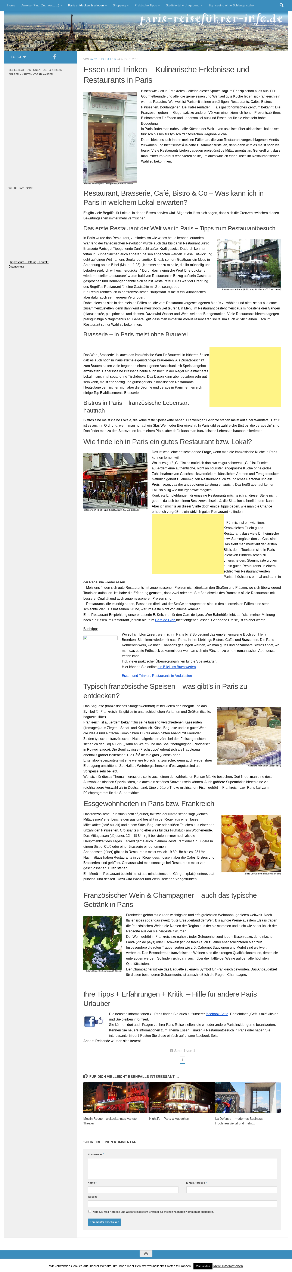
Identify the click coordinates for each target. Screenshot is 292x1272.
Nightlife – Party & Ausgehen (169, 1118)
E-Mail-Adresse (196, 1182)
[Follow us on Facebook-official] (54, 56)
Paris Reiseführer (103, 59)
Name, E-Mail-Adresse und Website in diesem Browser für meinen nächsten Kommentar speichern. (153, 1211)
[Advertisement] (245, 377)
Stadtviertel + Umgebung (182, 5)
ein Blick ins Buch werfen (177, 667)
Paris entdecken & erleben (86, 5)
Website (92, 1196)
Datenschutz (16, 266)
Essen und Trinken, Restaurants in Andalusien (157, 675)
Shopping (119, 5)
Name (92, 1182)
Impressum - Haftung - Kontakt (29, 262)
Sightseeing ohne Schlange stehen (231, 5)
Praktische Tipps (146, 5)
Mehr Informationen (228, 1266)
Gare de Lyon (165, 620)
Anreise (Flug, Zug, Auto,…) (40, 5)
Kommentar (96, 1154)
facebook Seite (217, 1014)
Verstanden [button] (203, 1266)
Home (11, 5)
